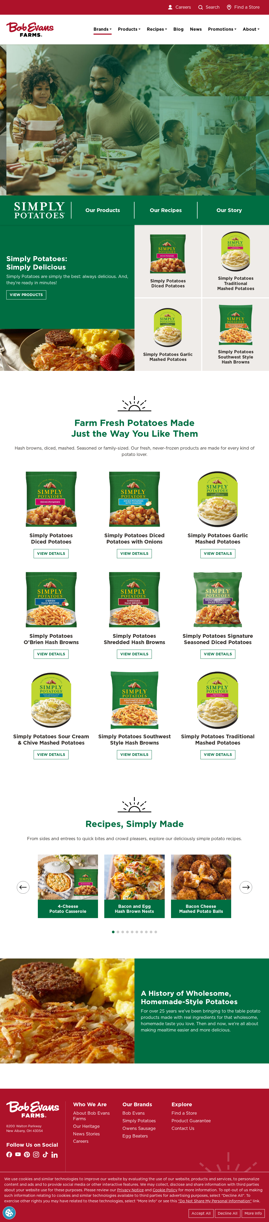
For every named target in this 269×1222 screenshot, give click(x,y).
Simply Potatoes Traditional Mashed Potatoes (235, 283)
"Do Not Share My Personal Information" (215, 1201)
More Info (253, 1213)
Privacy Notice (130, 1190)
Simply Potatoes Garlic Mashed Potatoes (168, 357)
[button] (113, 932)
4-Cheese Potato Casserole (67, 909)
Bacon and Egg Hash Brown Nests (134, 909)
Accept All (201, 1213)
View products (26, 295)
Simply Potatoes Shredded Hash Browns (134, 639)
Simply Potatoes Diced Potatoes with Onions (134, 538)
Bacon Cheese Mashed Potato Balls (201, 909)
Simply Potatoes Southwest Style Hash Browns (236, 356)
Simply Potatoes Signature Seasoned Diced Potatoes (218, 639)
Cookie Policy (165, 1190)
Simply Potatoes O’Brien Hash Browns (51, 639)
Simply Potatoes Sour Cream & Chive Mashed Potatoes (51, 739)
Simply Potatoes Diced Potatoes (168, 283)
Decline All (227, 1213)
